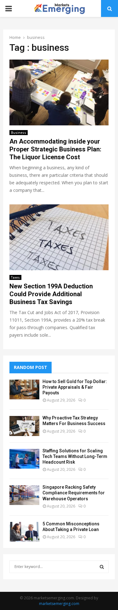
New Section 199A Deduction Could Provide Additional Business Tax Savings (51, 294)
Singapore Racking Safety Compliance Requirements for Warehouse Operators (73, 493)
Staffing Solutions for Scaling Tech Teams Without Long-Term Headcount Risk (74, 456)
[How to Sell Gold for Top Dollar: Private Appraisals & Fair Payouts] (24, 389)
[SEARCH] (102, 566)
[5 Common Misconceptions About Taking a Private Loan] (24, 532)
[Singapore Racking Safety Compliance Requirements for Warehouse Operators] (24, 495)
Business (18, 132)
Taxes (15, 277)
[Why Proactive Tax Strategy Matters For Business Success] (24, 426)
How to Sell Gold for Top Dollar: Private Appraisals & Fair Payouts (74, 387)
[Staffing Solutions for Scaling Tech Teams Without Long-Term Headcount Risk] (24, 459)
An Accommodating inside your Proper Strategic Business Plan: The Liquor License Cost (55, 149)
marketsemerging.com (59, 603)
